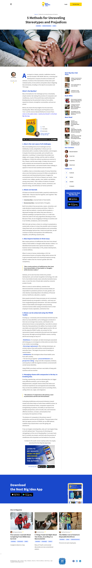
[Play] (24, 139)
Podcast (21, 560)
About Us (33, 560)
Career (67, 539)
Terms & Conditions (40, 560)
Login (65, 4)
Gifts (18, 560)
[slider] (55, 139)
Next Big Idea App (13, 560)
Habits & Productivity (47, 25)
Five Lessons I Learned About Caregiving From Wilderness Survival (20, 537)
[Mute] (52, 139)
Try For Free (76, 4)
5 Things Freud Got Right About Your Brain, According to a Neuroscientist (46, 537)
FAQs (25, 560)
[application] (39, 139)
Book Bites (38, 25)
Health (54, 25)
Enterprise (29, 560)
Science (50, 541)
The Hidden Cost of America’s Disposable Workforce (69, 536)
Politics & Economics (75, 539)
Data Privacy (47, 560)
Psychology (44, 541)
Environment (20, 541)
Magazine (36, 14)
